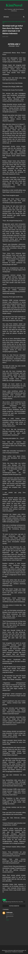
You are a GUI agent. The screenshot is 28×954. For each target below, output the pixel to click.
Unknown (9, 912)
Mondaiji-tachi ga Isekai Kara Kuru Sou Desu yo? (13, 902)
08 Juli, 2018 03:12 (10, 914)
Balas (7, 920)
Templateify (20, 951)
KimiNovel (14, 5)
